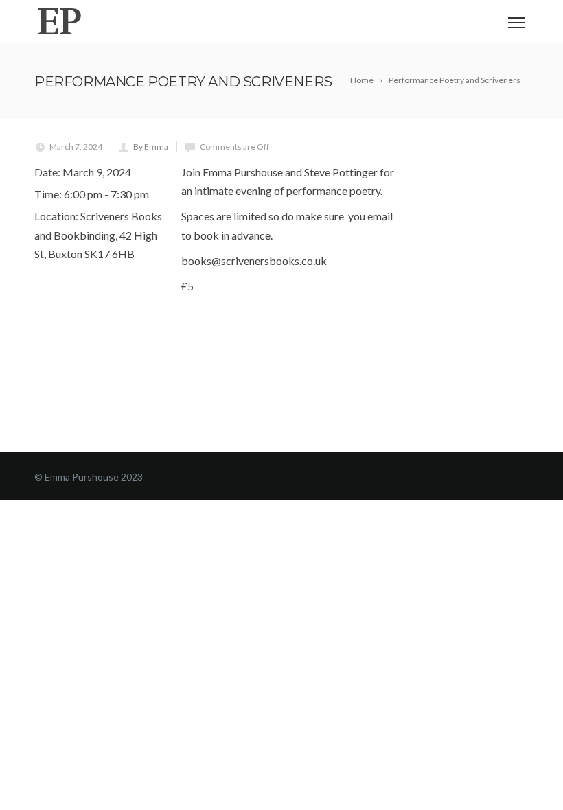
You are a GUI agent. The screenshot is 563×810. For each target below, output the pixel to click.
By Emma (150, 146)
